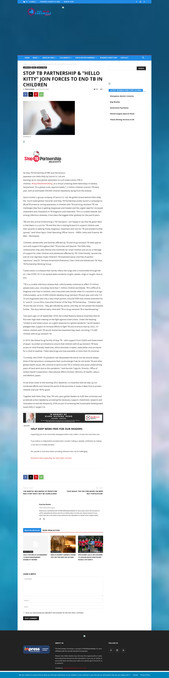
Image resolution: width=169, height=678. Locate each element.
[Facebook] (136, 1)
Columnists (65, 58)
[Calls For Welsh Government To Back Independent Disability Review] (35, 544)
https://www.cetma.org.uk (47, 507)
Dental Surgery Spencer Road (122, 114)
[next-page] (28, 564)
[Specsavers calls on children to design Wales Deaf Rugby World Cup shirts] (90, 544)
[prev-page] (24, 564)
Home (27, 58)
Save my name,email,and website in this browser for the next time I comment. (55, 613)
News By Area (48, 58)
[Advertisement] (84, 37)
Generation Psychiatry (119, 108)
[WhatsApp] (41, 94)
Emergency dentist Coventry (122, 96)
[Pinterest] (36, 94)
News (35, 58)
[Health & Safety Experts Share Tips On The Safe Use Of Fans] (63, 544)
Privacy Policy (145, 675)
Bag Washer (115, 102)
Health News (42, 67)
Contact (124, 58)
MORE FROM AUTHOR (51, 530)
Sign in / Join (69, 2)
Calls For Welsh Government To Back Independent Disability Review (35, 557)
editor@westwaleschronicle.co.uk (75, 668)
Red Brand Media (89, 649)
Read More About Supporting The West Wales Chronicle (51, 458)
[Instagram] (140, 1)
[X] (144, 1)
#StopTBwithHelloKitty (42, 183)
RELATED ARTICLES (32, 530)
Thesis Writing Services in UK (122, 119)
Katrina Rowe (29, 89)
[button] (143, 58)
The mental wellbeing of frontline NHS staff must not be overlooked (40, 492)
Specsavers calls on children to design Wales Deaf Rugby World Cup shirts (90, 557)
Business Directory (108, 58)
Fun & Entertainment (85, 58)
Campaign (32, 64)
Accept (135, 675)
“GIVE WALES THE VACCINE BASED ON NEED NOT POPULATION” (84, 492)
